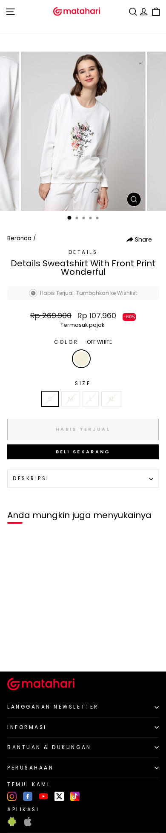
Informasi (27, 727)
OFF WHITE (81, 358)
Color (83, 342)
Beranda (19, 238)
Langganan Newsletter (53, 706)
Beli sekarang (83, 451)
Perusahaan (30, 767)
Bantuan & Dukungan (49, 747)
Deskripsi (31, 478)
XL (111, 399)
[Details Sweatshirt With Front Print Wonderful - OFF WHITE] (16, 650)
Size (83, 383)
